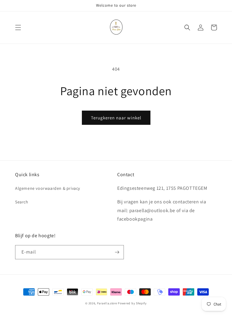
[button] (18, 27)
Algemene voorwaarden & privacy (47, 188)
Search (21, 202)
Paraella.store (107, 303)
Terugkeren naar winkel (116, 118)
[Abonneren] (117, 252)
